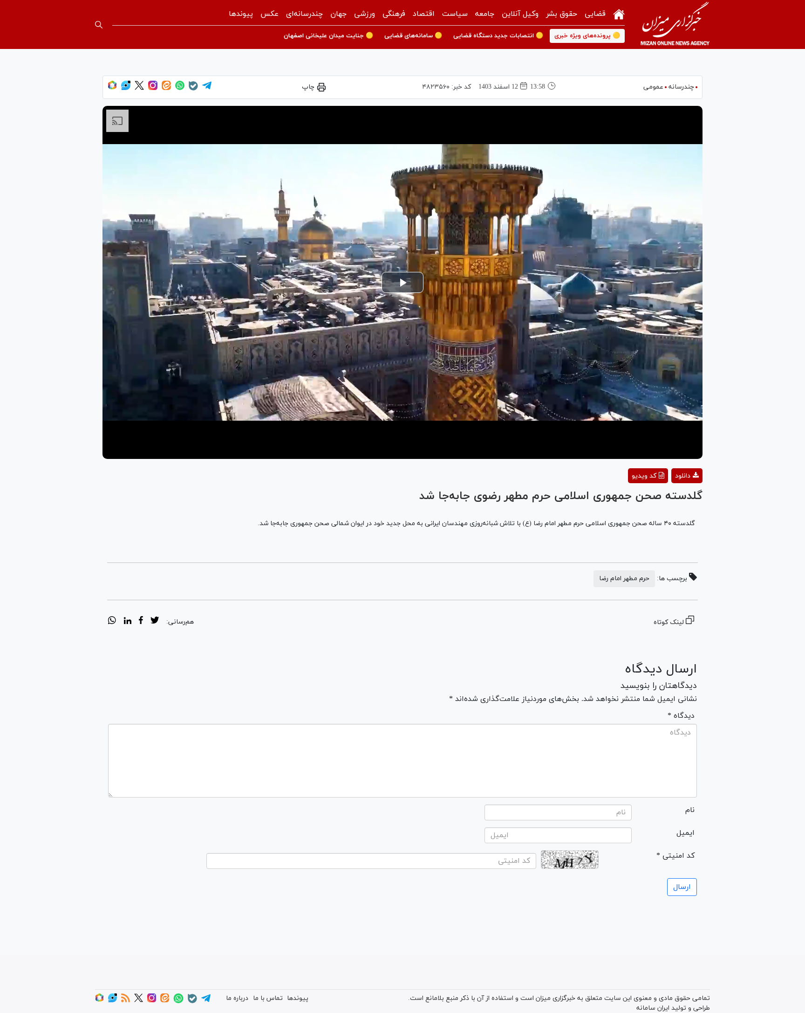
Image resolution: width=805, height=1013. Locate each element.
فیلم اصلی (670, 500)
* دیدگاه (681, 716)
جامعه (484, 14)
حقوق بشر (561, 14)
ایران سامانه (652, 1008)
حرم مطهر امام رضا (624, 578)
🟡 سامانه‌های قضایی (413, 36)
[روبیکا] (112, 88)
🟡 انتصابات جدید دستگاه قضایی (498, 36)
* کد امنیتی (675, 856)
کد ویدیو (644, 476)
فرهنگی (393, 14)
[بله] (193, 88)
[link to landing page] (675, 24)
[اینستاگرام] (152, 88)
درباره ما (237, 998)
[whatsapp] (112, 621)
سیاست (455, 14)
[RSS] (125, 1000)
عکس (269, 14)
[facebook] (141, 621)
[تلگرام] (206, 88)
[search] (98, 24)
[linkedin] (127, 621)
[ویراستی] (125, 88)
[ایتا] (166, 88)
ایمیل (685, 833)
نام (690, 810)
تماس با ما (268, 998)
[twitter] (154, 622)
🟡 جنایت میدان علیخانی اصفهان (328, 36)
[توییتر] (139, 88)
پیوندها (241, 14)
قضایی (595, 14)
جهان (338, 14)
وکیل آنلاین (520, 14)
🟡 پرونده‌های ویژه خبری (587, 36)
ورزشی (364, 14)
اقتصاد (424, 14)
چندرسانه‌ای (304, 14)
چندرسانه (681, 87)
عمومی (653, 87)
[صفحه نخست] (619, 13)
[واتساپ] (179, 88)
